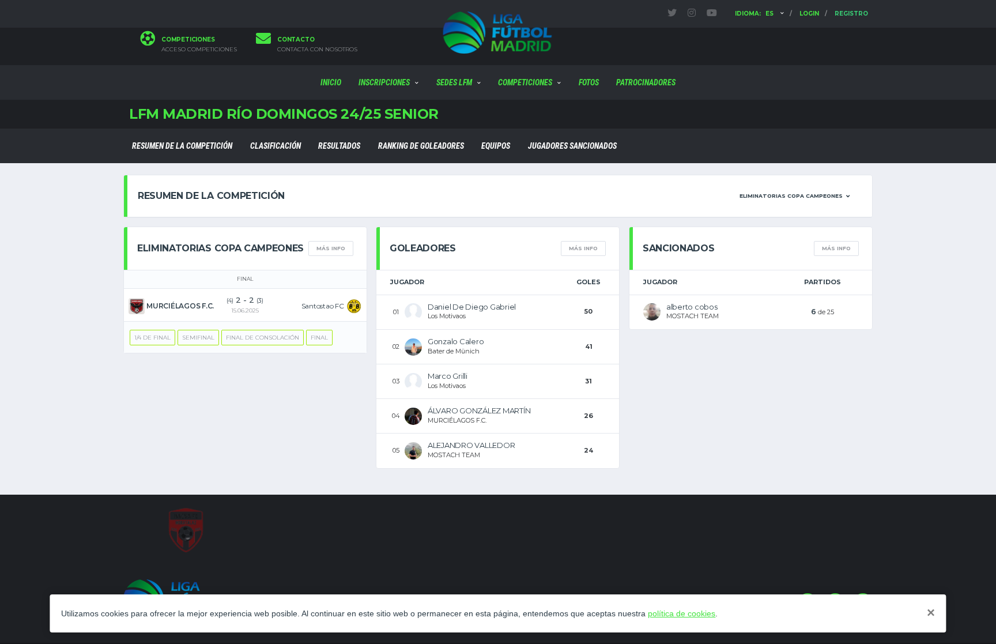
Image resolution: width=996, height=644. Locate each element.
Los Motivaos (447, 316)
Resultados (339, 145)
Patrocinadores (646, 82)
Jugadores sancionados (572, 145)
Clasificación (275, 145)
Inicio (330, 82)
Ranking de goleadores (421, 145)
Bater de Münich (454, 351)
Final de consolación (262, 337)
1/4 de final (152, 337)
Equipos (495, 145)
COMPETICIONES (525, 82)
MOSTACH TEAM (454, 455)
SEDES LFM (454, 82)
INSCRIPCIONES (384, 82)
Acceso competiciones (199, 49)
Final (319, 337)
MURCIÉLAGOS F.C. (457, 420)
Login (809, 13)
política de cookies (681, 613)
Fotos (589, 82)
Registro (851, 13)
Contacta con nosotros (317, 49)
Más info (330, 248)
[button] (794, 196)
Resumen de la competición (182, 145)
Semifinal (198, 337)
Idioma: (754, 13)
